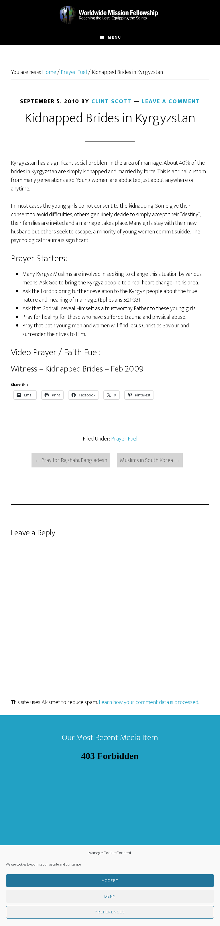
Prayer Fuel (124, 439)
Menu (114, 37)
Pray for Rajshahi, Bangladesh (70, 460)
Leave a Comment (171, 101)
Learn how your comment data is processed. (149, 702)
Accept (110, 880)
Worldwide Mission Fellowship (110, 15)
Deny (110, 896)
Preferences (110, 912)
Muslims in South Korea (150, 460)
